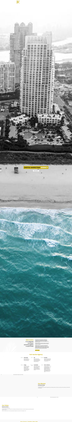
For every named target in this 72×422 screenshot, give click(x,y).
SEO (34, 357)
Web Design (26, 357)
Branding (45, 357)
